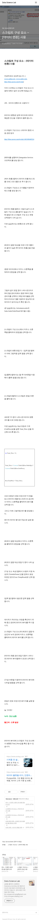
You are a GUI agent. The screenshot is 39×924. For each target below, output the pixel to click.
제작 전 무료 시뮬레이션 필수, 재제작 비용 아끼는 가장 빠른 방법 (13, 763)
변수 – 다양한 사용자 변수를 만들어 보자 (15, 803)
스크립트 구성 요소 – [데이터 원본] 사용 (15, 816)
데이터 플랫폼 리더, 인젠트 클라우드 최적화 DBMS (18, 775)
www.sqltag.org (9, 79)
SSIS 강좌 (15, 799)
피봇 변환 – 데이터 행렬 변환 (14, 827)
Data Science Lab (9, 3)
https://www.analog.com (15, 756)
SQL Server (9, 799)
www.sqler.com (21, 79)
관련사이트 (5, 912)
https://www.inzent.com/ (15, 772)
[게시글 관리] (15, 791)
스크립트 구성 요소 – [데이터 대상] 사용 (15, 809)
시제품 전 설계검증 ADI (13, 759)
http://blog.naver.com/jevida (13, 82)
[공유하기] (12, 791)
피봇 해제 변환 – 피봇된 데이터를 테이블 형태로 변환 (15, 822)
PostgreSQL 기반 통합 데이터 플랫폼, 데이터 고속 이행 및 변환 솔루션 (19, 779)
